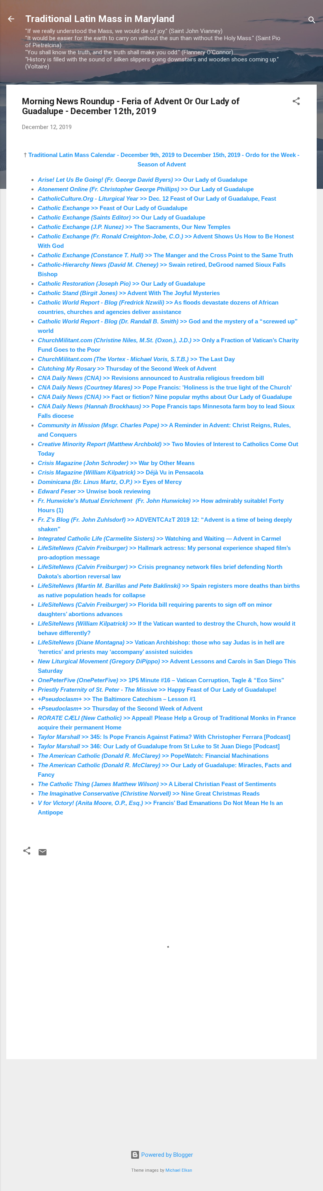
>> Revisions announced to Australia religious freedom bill (151, 378)
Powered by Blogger (166, 1154)
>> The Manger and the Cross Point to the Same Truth (165, 255)
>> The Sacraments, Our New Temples (134, 226)
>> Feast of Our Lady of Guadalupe (112, 208)
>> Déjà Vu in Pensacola (120, 472)
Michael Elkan (178, 1170)
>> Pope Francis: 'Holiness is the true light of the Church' (165, 387)
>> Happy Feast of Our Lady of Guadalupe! (157, 689)
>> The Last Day (136, 359)
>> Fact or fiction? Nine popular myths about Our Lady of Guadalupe (165, 396)
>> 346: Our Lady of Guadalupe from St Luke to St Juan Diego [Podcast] (159, 746)
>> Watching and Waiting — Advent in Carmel (159, 538)
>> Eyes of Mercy (110, 481)
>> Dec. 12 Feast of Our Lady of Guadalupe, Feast (157, 198)
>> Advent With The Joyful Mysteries (129, 293)
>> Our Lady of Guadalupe (142, 179)
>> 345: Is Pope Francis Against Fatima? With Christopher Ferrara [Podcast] (164, 736)
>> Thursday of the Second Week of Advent (127, 368)
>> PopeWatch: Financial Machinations (153, 755)
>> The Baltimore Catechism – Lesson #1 (117, 699)
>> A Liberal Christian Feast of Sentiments (157, 784)
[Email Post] (42, 855)
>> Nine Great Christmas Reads (149, 793)
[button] (296, 102)
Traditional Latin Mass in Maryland (99, 18)
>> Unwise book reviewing (94, 491)
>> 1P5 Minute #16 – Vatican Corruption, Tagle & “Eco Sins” (161, 680)
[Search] (312, 21)
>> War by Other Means (116, 463)
